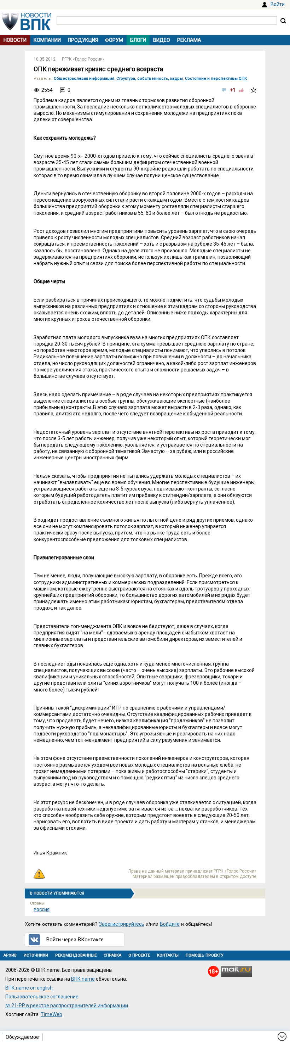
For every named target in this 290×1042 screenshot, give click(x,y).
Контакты (168, 955)
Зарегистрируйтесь (121, 924)
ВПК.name (83, 979)
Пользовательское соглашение (42, 996)
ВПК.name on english (29, 988)
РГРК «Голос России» (83, 59)
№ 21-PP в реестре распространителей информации (66, 1005)
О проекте (139, 955)
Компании (47, 40)
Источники (36, 955)
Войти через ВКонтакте (75, 939)
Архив (10, 955)
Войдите (170, 924)
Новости (15, 40)
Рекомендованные (76, 955)
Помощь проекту (205, 955)
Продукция (83, 40)
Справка (112, 955)
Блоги (138, 40)
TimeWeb (51, 1014)
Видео (161, 40)
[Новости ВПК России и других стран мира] (26, 28)
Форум (114, 40)
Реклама (189, 40)
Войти (278, 4)
